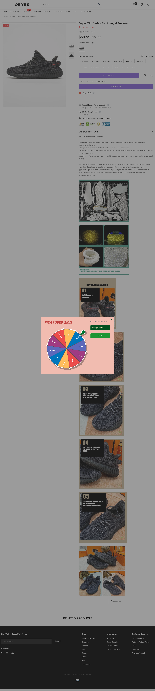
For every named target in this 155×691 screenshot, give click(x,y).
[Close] (111, 319)
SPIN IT (100, 336)
